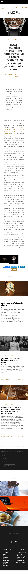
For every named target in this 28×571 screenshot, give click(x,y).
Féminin (5, 557)
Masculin (5, 562)
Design (5, 554)
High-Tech (6, 560)
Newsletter (20, 557)
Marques (19, 554)
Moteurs (5, 564)
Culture (5, 552)
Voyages (5, 565)
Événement (6, 556)
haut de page (14, 533)
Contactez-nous (22, 552)
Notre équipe (21, 559)
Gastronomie (7, 559)
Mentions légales (22, 556)
